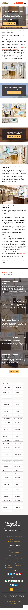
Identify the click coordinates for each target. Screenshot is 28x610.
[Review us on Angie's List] (6, 581)
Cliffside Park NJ (6, 493)
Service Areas (8, 30)
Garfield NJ (6, 440)
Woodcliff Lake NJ (6, 507)
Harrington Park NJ (7, 436)
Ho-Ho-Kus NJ (7, 473)
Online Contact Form (15, 550)
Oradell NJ (7, 408)
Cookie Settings (14, 599)
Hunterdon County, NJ (19, 565)
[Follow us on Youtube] (20, 574)
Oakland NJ (17, 503)
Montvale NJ (17, 404)
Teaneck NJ (17, 408)
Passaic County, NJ (9, 562)
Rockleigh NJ (6, 400)
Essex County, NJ (9, 558)
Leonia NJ (7, 489)
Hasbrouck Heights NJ (7, 396)
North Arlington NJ (18, 466)
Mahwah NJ (6, 496)
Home (3, 30)
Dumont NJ (6, 404)
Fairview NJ (17, 411)
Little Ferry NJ (18, 493)
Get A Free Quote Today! (14, 92)
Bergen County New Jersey (17, 30)
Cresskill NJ (17, 451)
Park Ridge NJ (7, 461)
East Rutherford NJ (7, 392)
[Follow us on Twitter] (11, 574)
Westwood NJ (7, 425)
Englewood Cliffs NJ (18, 473)
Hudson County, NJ (9, 563)
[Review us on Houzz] (18, 581)
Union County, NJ (18, 563)
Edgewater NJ (18, 484)
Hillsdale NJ (17, 489)
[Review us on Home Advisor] (15, 581)
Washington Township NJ (6, 485)
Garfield (3, 32)
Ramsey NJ (6, 477)
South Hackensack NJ (18, 388)
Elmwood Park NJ (6, 470)
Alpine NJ (18, 400)
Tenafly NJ (18, 436)
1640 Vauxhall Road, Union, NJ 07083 (14, 536)
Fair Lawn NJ (17, 470)
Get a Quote (19, 2)
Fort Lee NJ (17, 477)
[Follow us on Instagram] (17, 574)
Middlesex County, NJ (19, 560)
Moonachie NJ (18, 425)
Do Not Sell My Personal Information (14, 601)
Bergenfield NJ (7, 466)
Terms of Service (14, 606)
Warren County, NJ (19, 562)
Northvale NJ (18, 454)
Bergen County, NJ (9, 565)
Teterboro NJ (7, 511)
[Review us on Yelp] (22, 581)
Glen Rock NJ (7, 422)
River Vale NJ (7, 418)
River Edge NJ (18, 481)
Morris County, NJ (9, 560)
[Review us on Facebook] (9, 581)
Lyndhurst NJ (18, 458)
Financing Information (15, 552)
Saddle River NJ (18, 422)
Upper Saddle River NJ (18, 462)
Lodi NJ (6, 503)
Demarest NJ (6, 454)
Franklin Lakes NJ (6, 411)
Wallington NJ (7, 387)
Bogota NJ (18, 433)
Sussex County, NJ (19, 558)
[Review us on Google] (12, 581)
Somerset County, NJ (9, 567)
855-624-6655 (11, 255)
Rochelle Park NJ (6, 443)
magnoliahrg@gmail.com (15, 541)
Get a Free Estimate (15, 548)
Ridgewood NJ (18, 383)
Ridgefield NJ (18, 395)
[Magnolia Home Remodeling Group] (5, 3)
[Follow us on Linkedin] (14, 574)
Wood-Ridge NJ (18, 500)
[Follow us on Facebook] (8, 574)
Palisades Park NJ (6, 383)
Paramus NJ (17, 447)
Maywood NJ (18, 415)
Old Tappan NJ (7, 451)
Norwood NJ (6, 458)
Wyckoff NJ (18, 507)
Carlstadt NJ (17, 496)
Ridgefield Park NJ (18, 418)
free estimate (22, 253)
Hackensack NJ (7, 500)
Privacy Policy (14, 603)
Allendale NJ (6, 481)
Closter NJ (7, 433)
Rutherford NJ (7, 429)
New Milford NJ (7, 447)
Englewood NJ (18, 392)
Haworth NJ (6, 415)
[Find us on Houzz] (14, 589)
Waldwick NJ (17, 440)
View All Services (14, 371)
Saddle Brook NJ (18, 429)
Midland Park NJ (18, 443)
